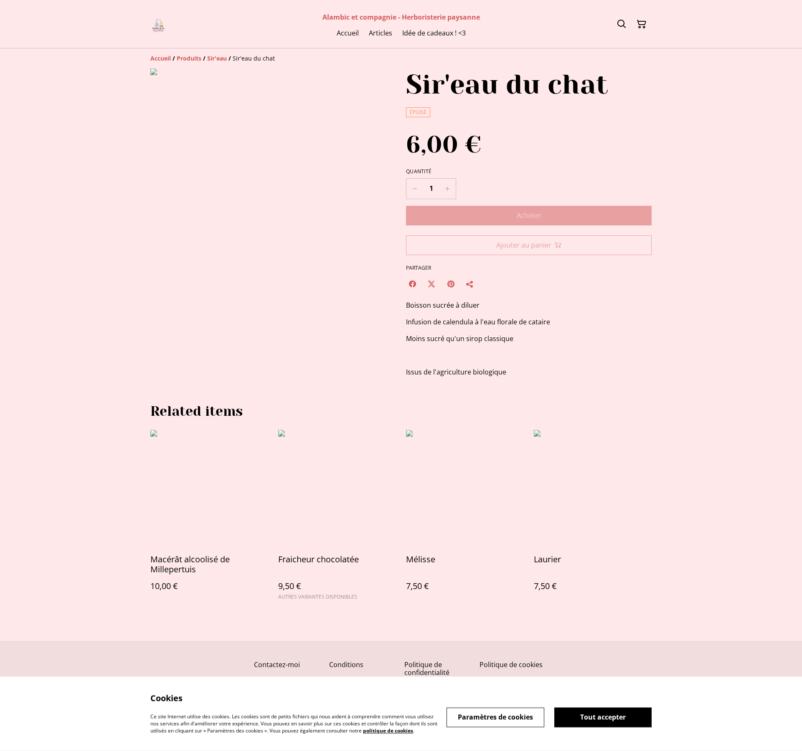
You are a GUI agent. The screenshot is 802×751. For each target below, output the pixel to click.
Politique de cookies (511, 664)
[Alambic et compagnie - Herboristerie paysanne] (158, 24)
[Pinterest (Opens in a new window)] (450, 284)
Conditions (346, 664)
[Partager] (470, 284)
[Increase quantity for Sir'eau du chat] (447, 188)
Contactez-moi (277, 664)
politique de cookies (388, 730)
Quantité (418, 171)
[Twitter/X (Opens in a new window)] (431, 284)
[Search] (622, 24)
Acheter (529, 215)
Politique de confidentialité (426, 668)
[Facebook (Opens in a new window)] (412, 284)
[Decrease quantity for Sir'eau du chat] (414, 188)
